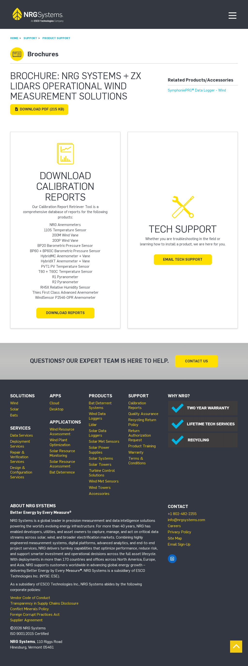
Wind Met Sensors (104, 481)
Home (14, 38)
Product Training (142, 446)
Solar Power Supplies (99, 449)
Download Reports (65, 313)
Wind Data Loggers (97, 416)
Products (100, 396)
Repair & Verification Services (19, 457)
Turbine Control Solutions (102, 472)
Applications (65, 422)
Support (30, 38)
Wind (14, 403)
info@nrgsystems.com (186, 519)
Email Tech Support (182, 259)
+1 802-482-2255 (182, 513)
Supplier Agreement (26, 620)
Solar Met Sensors (104, 441)
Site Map (175, 538)
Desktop (56, 409)
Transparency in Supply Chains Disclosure (44, 603)
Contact (178, 506)
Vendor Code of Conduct (30, 597)
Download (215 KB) (41, 109)
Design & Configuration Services (21, 472)
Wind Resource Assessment (62, 431)
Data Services (21, 435)
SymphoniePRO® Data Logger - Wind (197, 90)
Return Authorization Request (139, 435)
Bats (14, 415)
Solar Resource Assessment (62, 463)
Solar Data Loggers (97, 433)
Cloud (54, 403)
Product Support (56, 38)
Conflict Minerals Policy (29, 609)
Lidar (93, 424)
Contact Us (196, 361)
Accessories (99, 493)
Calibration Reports (137, 405)
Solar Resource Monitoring (62, 453)
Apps (55, 396)
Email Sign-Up (179, 544)
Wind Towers (100, 487)
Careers (174, 526)
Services (20, 428)
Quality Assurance (143, 413)
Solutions (22, 396)
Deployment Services (20, 443)
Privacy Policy (179, 532)
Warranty (136, 452)
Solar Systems (101, 458)
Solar (14, 409)
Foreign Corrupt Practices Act (35, 614)
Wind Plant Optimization (60, 442)
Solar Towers (100, 464)
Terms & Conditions (137, 460)
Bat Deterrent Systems (100, 405)
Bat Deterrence (62, 472)
